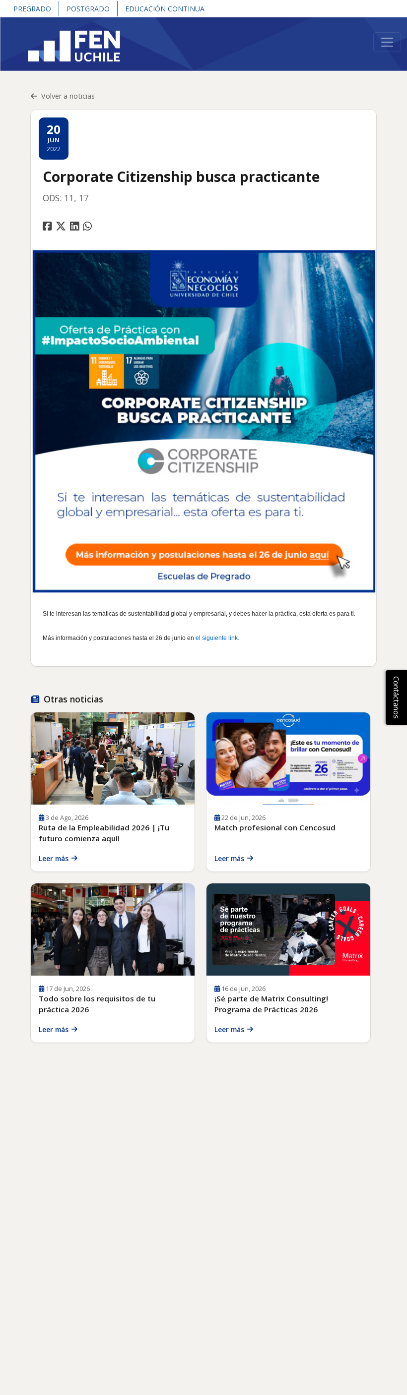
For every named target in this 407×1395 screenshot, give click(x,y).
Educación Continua (164, 8)
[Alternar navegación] (387, 42)
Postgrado (88, 8)
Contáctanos (397, 697)
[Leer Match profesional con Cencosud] (288, 758)
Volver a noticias (68, 96)
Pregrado (32, 8)
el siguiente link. (217, 638)
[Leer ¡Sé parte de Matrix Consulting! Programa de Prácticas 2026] (288, 929)
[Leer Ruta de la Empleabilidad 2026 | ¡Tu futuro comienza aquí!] (113, 758)
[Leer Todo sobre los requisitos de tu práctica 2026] (113, 929)
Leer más (53, 858)
